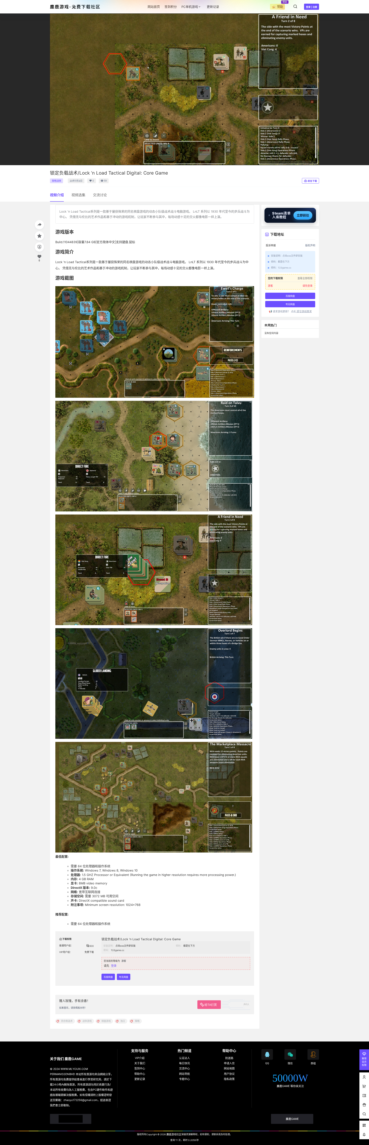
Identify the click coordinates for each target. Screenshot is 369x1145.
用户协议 (229, 1073)
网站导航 (184, 1073)
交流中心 (184, 1068)
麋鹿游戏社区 (173, 1134)
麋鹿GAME (292, 1118)
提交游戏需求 (304, 311)
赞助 (280, 6)
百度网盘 (108, 977)
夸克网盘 (123, 977)
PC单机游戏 (189, 7)
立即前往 (303, 215)
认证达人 (184, 1058)
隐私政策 (229, 1078)
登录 (113, 965)
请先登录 (307, 285)
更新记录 (139, 1078)
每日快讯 (184, 1063)
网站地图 (229, 1068)
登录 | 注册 (311, 7)
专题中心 (184, 1078)
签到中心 (139, 1068)
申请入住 (229, 1063)
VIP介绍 (140, 1058)
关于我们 (139, 1063)
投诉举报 (271, 245)
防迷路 (229, 1058)
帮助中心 (139, 1073)
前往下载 (312, 181)
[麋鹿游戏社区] (70, 1119)
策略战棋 (56, 180)
